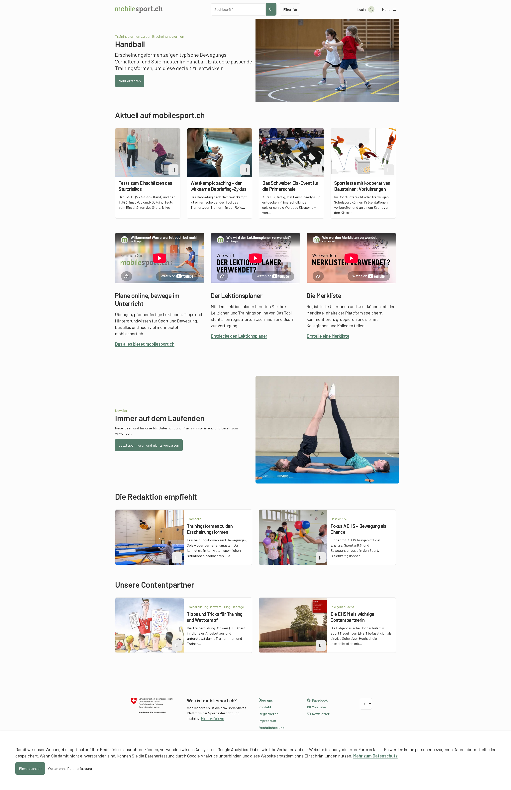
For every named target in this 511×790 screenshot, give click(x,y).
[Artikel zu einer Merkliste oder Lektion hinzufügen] (173, 169)
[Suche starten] (271, 9)
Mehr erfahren (130, 81)
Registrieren (268, 714)
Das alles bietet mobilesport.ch (144, 343)
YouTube (318, 707)
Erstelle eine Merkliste (328, 335)
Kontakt (265, 707)
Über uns (266, 700)
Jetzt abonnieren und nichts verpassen (149, 445)
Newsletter (320, 714)
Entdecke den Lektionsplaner (239, 335)
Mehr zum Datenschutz (375, 755)
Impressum (267, 720)
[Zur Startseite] (139, 9)
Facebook (319, 700)
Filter (287, 9)
